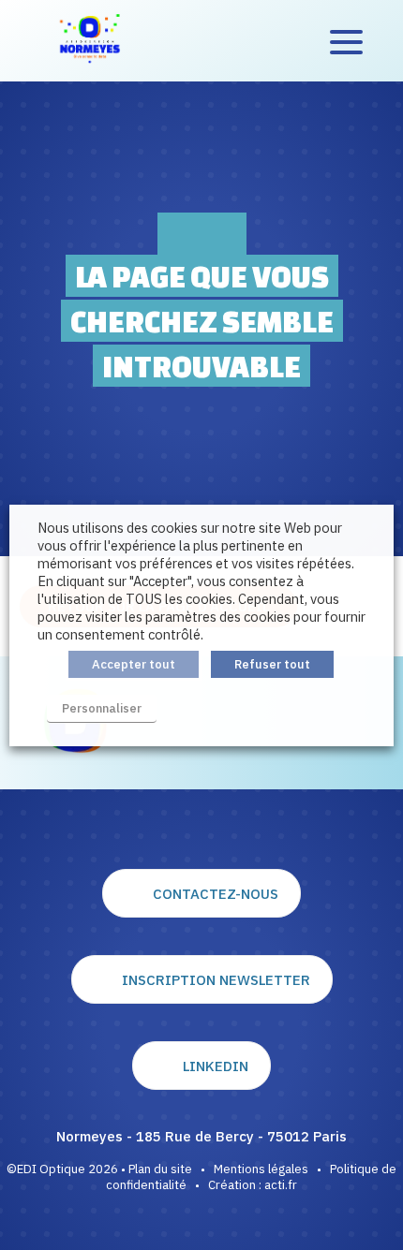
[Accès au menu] (346, 41)
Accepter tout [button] (133, 664)
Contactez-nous (215, 894)
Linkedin (215, 1066)
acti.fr (280, 1185)
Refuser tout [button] (272, 664)
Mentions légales (261, 1169)
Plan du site (160, 1169)
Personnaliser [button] (102, 708)
